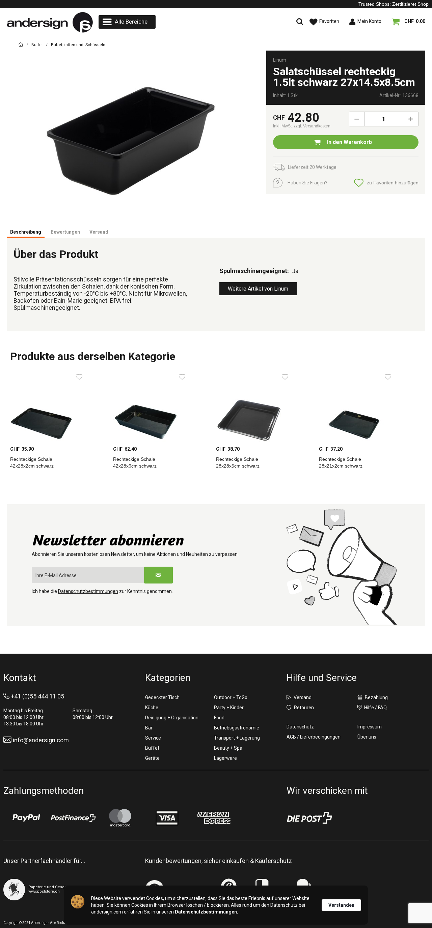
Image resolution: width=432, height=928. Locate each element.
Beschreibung (25, 232)
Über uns (366, 737)
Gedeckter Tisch (162, 697)
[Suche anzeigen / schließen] (241, 22)
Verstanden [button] (341, 905)
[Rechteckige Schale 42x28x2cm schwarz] (58, 405)
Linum (279, 60)
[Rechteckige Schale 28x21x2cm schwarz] (367, 405)
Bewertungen (65, 232)
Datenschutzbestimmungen (88, 591)
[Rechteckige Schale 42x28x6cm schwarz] (161, 405)
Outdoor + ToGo (230, 697)
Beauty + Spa (228, 748)
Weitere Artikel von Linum (258, 289)
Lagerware (225, 758)
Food (219, 717)
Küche (151, 707)
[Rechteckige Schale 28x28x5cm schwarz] (264, 405)
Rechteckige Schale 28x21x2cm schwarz (340, 462)
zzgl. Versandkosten (312, 126)
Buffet (152, 748)
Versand (98, 232)
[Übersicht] (21, 46)
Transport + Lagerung (237, 738)
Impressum (369, 726)
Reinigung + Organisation (171, 717)
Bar (149, 727)
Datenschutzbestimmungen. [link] (206, 912)
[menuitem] (127, 22)
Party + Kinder (229, 707)
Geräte (152, 758)
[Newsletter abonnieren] (158, 575)
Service (153, 738)
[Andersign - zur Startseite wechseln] (50, 22)
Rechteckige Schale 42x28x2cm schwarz (32, 462)
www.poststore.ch (44, 891)
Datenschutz (300, 726)
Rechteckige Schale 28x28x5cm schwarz (238, 462)
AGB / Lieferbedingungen (314, 737)
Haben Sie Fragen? (307, 182)
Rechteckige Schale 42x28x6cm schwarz (135, 462)
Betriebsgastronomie (236, 727)
